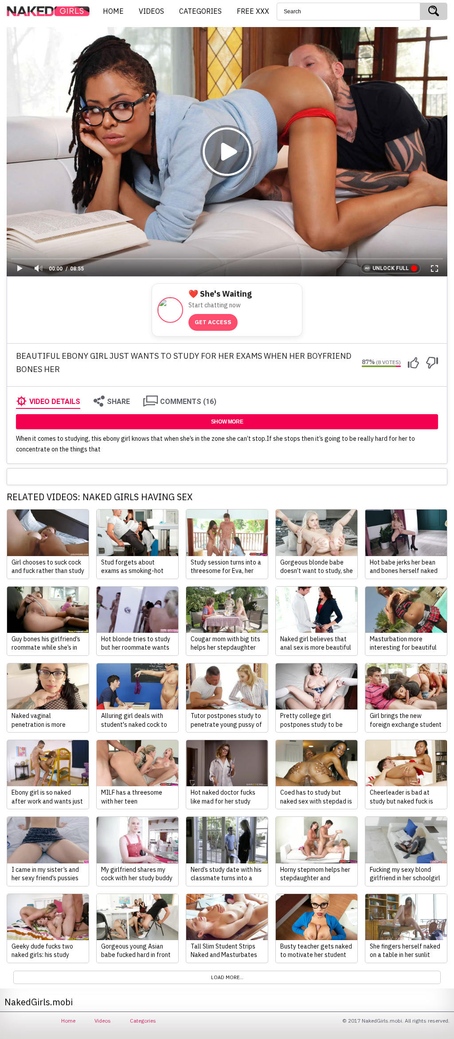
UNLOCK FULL (390, 268)
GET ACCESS (213, 322)
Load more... (227, 977)
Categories (143, 1020)
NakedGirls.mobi (51, 11)
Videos (102, 1020)
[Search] (433, 11)
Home (68, 1020)
